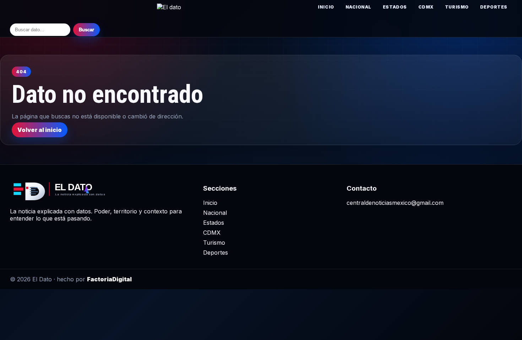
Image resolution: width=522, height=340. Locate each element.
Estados (395, 7)
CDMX (426, 7)
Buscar (86, 29)
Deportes (493, 7)
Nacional (358, 7)
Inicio (326, 7)
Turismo (457, 7)
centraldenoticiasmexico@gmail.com (395, 202)
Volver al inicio (39, 129)
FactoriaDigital (109, 279)
